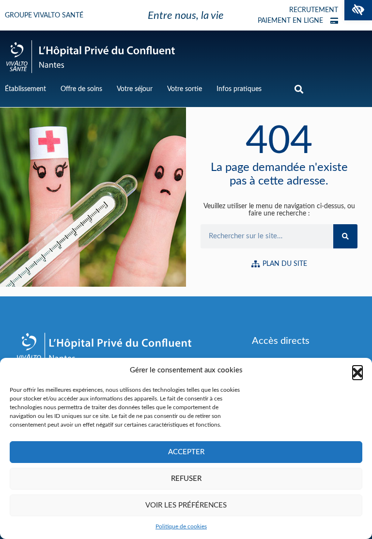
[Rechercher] (345, 236)
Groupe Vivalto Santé (44, 15)
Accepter (186, 452)
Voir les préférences (186, 505)
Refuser (186, 478)
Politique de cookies (181, 526)
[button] (358, 10)
